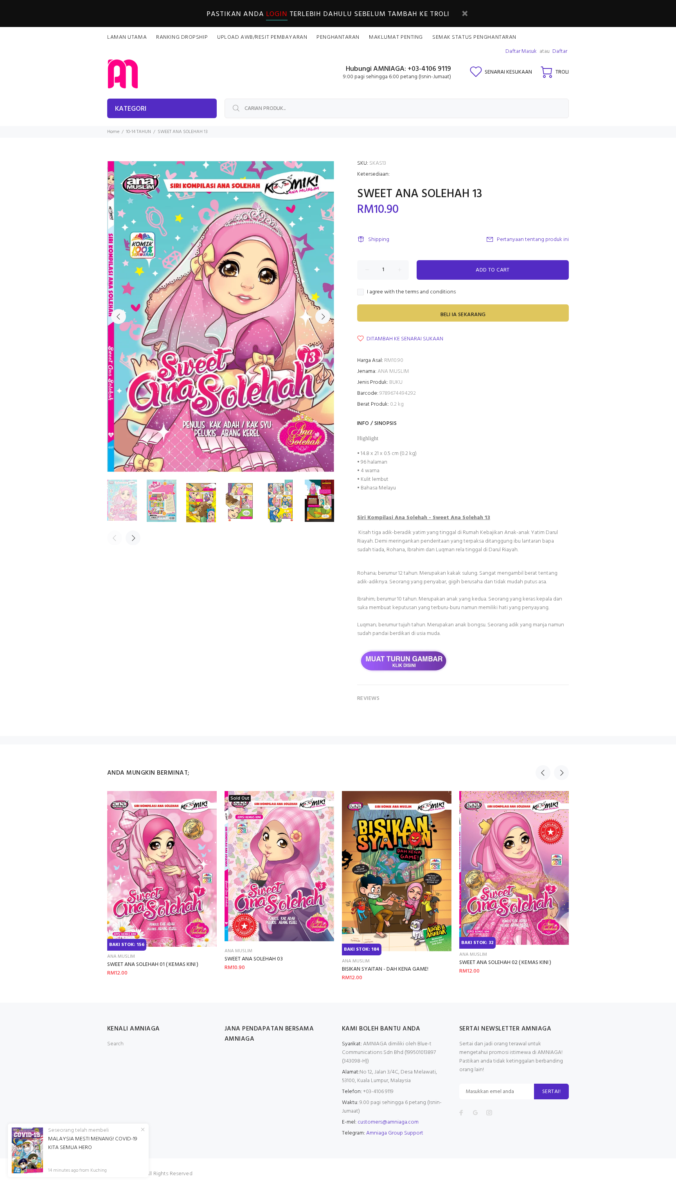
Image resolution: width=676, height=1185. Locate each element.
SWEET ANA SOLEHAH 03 (254, 959)
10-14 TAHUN (138, 132)
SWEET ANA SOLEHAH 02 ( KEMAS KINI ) (505, 962)
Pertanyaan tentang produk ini (533, 239)
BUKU (396, 382)
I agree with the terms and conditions (411, 292)
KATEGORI (130, 109)
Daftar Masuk (521, 51)
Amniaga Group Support (394, 1133)
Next (322, 316)
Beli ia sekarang (463, 314)
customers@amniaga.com (388, 1122)
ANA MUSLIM (393, 371)
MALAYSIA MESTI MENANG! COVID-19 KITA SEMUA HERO (92, 1143)
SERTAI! (551, 1091)
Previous (118, 316)
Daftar (559, 51)
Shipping (378, 239)
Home (113, 132)
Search (115, 1043)
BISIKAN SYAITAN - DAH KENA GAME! (385, 969)
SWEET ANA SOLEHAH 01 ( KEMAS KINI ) (152, 964)
